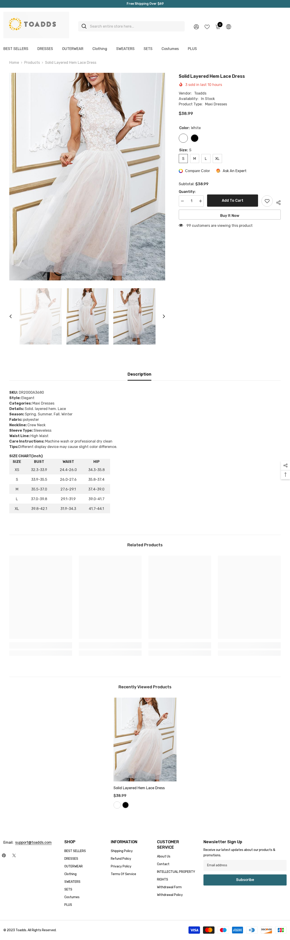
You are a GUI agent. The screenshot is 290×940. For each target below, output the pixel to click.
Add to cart (232, 200)
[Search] (131, 26)
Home (14, 62)
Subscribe (245, 880)
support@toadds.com (33, 842)
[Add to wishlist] (267, 201)
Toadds (200, 93)
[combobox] (136, 26)
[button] (10, 316)
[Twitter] (14, 855)
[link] (40, 645)
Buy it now (229, 215)
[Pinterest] (3, 855)
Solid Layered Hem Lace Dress (139, 788)
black (125, 805)
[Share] (277, 202)
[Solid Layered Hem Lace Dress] (145, 739)
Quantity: (187, 191)
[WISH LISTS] (207, 26)
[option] (87, 177)
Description (139, 374)
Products (32, 62)
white (117, 805)
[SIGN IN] (196, 26)
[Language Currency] (228, 26)
